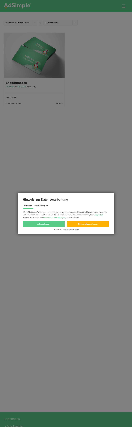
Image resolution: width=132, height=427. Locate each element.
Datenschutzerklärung (71, 230)
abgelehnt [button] (99, 215)
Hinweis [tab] (28, 206)
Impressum (57, 230)
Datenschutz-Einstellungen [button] (54, 217)
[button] (44, 224)
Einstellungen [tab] (41, 206)
